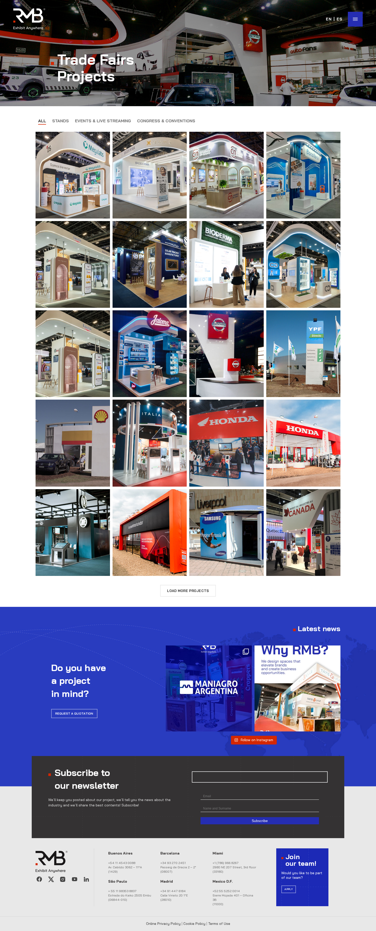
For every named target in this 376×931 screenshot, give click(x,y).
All (42, 120)
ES (340, 19)
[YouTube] (74, 879)
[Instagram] (62, 879)
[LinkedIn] (86, 879)
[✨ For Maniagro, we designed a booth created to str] (209, 688)
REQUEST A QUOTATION (74, 713)
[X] (50, 879)
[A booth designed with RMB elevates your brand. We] (297, 688)
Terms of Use (219, 924)
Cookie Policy (194, 924)
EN (329, 19)
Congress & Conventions (166, 120)
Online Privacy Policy (163, 924)
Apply (288, 889)
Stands (60, 120)
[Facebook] (39, 879)
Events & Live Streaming (103, 120)
